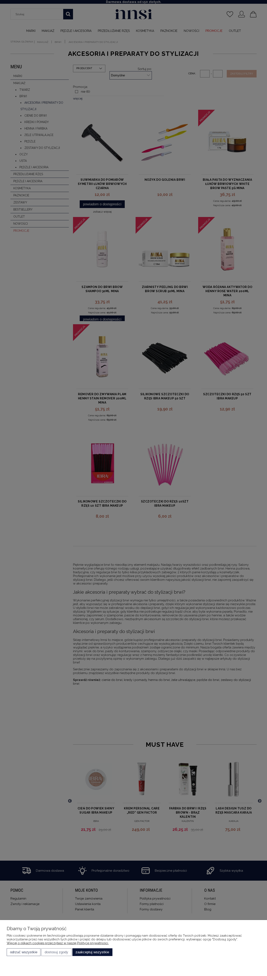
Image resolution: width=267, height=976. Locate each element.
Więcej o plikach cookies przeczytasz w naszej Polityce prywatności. (58, 943)
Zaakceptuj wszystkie (92, 952)
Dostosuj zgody (56, 952)
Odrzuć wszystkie (23, 952)
